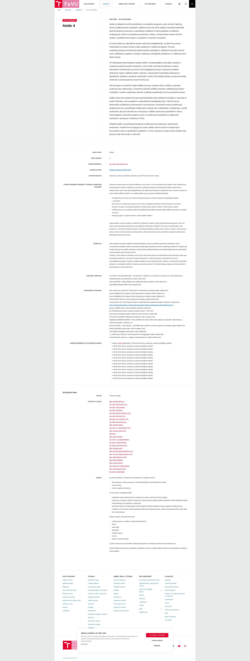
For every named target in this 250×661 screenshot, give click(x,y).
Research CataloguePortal (145, 590)
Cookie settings (157, 640)
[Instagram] (185, 646)
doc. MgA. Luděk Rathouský (118, 442)
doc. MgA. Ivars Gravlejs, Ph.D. (119, 419)
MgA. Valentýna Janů (115, 448)
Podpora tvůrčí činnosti (121, 611)
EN (192, 4)
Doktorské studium (94, 624)
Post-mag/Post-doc (120, 604)
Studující (68, 10)
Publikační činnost (119, 587)
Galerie (141, 595)
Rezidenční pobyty (94, 597)
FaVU (59, 10)
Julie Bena (112, 434)
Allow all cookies (157, 635)
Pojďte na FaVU (67, 580)
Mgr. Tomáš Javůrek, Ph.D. (117, 469)
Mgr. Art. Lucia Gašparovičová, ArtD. (120, 454)
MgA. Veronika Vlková (116, 425)
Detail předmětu (92, 10)
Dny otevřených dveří (69, 590)
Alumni (167, 603)
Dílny (140, 609)
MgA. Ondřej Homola (116, 463)
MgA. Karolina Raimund (116, 401)
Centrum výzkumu (119, 580)
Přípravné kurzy (67, 594)
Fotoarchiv (168, 606)
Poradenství (92, 611)
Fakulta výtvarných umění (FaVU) (120, 170)
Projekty (116, 590)
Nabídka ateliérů (67, 583)
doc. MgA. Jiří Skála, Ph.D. (117, 416)
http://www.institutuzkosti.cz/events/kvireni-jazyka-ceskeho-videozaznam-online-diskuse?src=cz (141, 305)
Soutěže (90, 607)
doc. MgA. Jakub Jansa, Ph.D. (118, 404)
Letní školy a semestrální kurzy (149, 580)
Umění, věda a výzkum (127, 4)
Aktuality (168, 580)
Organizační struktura (172, 587)
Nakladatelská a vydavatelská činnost (148, 584)
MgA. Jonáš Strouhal (115, 437)
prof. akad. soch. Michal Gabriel (119, 466)
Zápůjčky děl (143, 612)
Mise (166, 613)
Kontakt (64, 607)
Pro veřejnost (150, 4)
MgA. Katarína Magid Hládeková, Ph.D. (121, 451)
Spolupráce (143, 602)
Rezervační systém (94, 621)
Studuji (106, 4)
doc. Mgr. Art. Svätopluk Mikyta (119, 440)
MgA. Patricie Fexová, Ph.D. (117, 431)
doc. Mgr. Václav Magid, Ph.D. (118, 164)
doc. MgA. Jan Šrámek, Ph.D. (118, 445)
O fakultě (168, 4)
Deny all (157, 645)
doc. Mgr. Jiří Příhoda (115, 410)
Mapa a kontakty (170, 616)
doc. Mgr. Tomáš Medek (117, 472)
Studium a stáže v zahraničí (97, 594)
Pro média (168, 620)
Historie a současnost (172, 610)
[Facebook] (173, 646)
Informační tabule (170, 583)
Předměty (79, 10)
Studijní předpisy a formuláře (97, 590)
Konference (117, 597)
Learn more (84, 644)
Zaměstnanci (169, 599)
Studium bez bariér (68, 597)
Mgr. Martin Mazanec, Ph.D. (118, 457)
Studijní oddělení (93, 583)
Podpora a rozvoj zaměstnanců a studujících (175, 595)
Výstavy (116, 594)
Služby (141, 605)
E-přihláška (66, 611)
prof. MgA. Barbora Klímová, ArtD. (120, 413)
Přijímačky (65, 587)
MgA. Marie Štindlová (116, 460)
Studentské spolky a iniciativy (97, 614)
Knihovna (91, 617)
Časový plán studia (94, 587)
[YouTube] (179, 646)
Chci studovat (89, 4)
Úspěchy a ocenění (120, 607)
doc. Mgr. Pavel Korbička (117, 407)
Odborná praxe (93, 600)
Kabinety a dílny (67, 604)
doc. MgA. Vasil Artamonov (117, 422)
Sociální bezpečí (170, 590)
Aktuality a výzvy (93, 580)
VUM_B (120, 343)
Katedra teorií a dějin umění (71, 600)
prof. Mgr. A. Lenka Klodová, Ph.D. (120, 428)
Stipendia (91, 604)
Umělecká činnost (119, 583)
